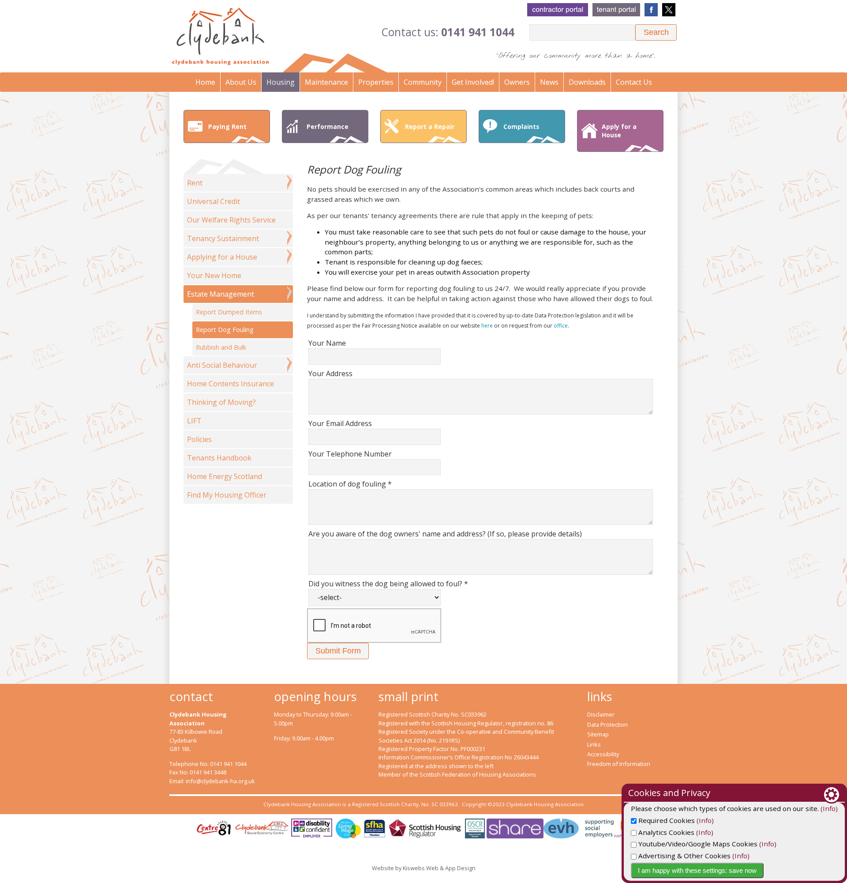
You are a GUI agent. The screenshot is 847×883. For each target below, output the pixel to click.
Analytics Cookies (665, 832)
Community (423, 82)
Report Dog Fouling (225, 329)
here (487, 325)
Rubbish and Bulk (221, 347)
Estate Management (220, 294)
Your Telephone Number (350, 454)
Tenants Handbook (219, 458)
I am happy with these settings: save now (697, 870)
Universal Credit (213, 201)
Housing (280, 82)
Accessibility (603, 754)
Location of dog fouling (350, 484)
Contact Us (634, 82)
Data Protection (607, 724)
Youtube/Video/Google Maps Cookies (697, 843)
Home (205, 82)
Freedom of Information (618, 764)
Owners (517, 82)
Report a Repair (429, 126)
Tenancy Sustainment (223, 238)
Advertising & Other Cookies (684, 855)
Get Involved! (473, 82)
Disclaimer (601, 714)
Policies (199, 439)
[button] (656, 32)
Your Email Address (340, 423)
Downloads (587, 82)
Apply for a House (619, 130)
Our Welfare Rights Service (231, 220)
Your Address (330, 373)
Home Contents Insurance (230, 384)
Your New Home (214, 275)
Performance (328, 126)
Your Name (327, 343)
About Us (240, 82)
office (561, 325)
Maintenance (326, 82)
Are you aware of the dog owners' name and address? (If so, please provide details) (445, 534)
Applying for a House (222, 257)
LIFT (194, 421)
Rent (194, 183)
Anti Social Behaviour (222, 365)
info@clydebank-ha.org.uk (220, 781)
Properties (376, 82)
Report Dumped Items (229, 312)
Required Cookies (666, 820)
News (549, 82)
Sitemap (598, 734)
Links (594, 744)
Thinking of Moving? (221, 402)
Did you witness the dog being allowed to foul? (388, 584)
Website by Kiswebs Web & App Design (424, 868)
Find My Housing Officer (226, 495)
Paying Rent (227, 126)
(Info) (829, 808)
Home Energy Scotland (224, 476)
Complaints (521, 126)
